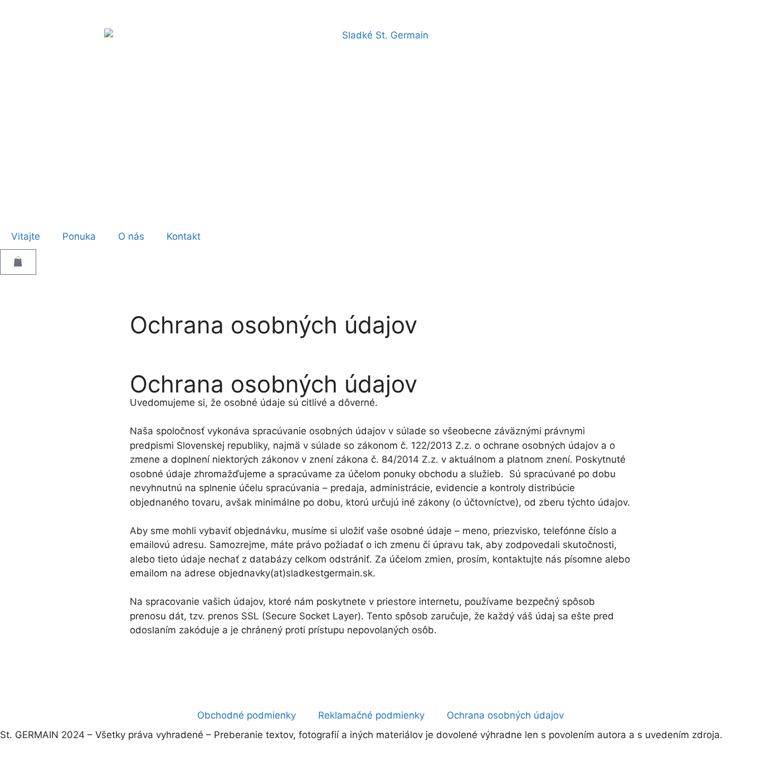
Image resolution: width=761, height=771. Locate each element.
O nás (131, 236)
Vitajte (25, 236)
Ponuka (79, 236)
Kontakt (184, 236)
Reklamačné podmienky (371, 715)
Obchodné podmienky (246, 715)
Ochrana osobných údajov (505, 715)
